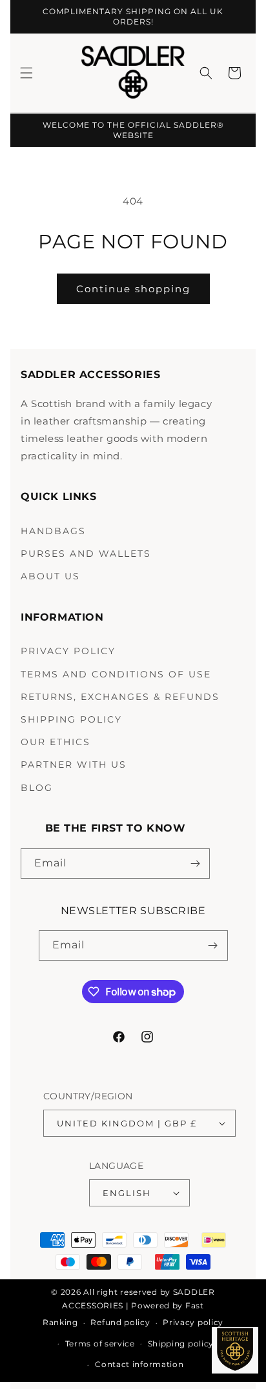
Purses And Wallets (86, 553)
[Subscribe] (195, 863)
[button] (26, 73)
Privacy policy (193, 1322)
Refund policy (120, 1322)
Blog (37, 788)
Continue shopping (133, 289)
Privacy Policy (68, 651)
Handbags (53, 531)
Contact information (139, 1364)
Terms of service (100, 1343)
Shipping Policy (71, 719)
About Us (50, 576)
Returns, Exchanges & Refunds (120, 697)
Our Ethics (55, 742)
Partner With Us (74, 764)
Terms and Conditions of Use (116, 674)
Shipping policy (181, 1343)
